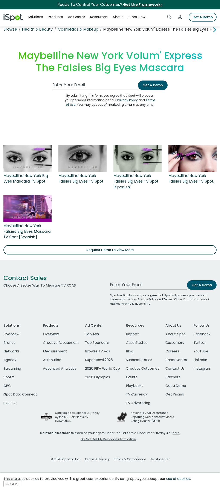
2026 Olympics (97, 377)
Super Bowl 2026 (99, 359)
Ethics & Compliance (130, 459)
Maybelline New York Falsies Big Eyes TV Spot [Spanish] (135, 181)
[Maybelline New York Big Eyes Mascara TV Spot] (27, 158)
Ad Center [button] (76, 16)
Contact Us (175, 368)
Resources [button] (99, 16)
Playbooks (134, 385)
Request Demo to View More (110, 249)
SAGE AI (10, 402)
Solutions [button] (35, 16)
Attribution (52, 359)
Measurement (55, 351)
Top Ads (92, 334)
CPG (7, 385)
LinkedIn (200, 359)
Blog (129, 351)
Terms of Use (172, 299)
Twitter (200, 342)
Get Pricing (174, 394)
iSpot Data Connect (20, 394)
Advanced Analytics (59, 368)
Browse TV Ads (97, 351)
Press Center (176, 359)
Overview (11, 334)
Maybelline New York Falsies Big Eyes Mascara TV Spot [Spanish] (27, 231)
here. (176, 433)
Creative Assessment (61, 342)
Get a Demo (175, 385)
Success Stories (139, 359)
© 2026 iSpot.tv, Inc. (65, 459)
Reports (132, 334)
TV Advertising (138, 402)
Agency (9, 359)
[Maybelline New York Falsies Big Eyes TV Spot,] (192, 158)
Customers (174, 342)
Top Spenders (97, 342)
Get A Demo (202, 17)
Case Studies (136, 342)
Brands (9, 342)
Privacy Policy (127, 100)
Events (131, 377)
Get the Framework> (143, 4)
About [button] (118, 16)
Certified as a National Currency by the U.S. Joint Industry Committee (77, 417)
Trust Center (160, 459)
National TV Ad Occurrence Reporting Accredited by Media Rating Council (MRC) (152, 417)
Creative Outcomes (142, 368)
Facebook (202, 334)
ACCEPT (12, 483)
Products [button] (55, 16)
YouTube (201, 351)
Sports (9, 377)
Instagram (202, 368)
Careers (172, 351)
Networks (11, 351)
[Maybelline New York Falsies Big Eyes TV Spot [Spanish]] (137, 158)
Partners (172, 377)
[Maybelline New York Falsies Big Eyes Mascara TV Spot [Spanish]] (27, 208)
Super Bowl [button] (137, 16)
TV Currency (136, 394)
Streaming (12, 368)
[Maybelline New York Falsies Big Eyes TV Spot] (82, 158)
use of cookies (178, 478)
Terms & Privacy (97, 459)
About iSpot (175, 334)
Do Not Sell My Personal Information (108, 439)
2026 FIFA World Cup (102, 368)
